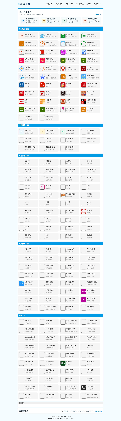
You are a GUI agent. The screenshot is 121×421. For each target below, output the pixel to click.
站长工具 (88, 4)
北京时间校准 (89, 411)
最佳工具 (63, 416)
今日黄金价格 (73, 411)
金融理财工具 (59, 4)
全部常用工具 (98, 411)
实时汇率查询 (64, 411)
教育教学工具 (69, 4)
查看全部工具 (97, 14)
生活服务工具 (49, 4)
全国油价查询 (81, 411)
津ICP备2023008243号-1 (55, 418)
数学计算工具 (80, 4)
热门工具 (96, 4)
